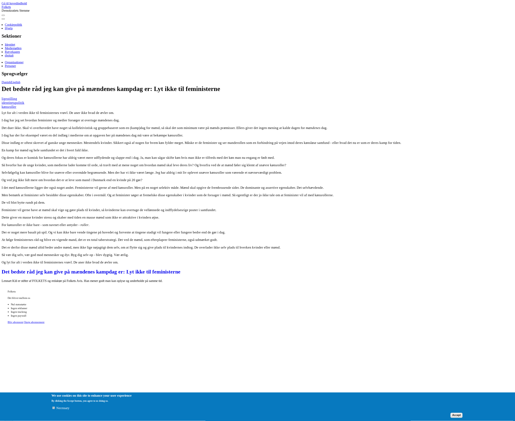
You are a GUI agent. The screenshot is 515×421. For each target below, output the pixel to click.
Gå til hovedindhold (14, 3)
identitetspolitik (13, 103)
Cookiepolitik (13, 24)
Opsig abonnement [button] (34, 322)
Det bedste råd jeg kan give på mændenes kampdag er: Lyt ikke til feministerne (91, 272)
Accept (456, 415)
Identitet (10, 44)
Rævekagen (12, 52)
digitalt (9, 55)
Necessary (62, 408)
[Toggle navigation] (3, 15)
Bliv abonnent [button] (15, 322)
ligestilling (9, 99)
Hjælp (9, 28)
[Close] (3, 19)
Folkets (6, 7)
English (15, 82)
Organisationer (14, 62)
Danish (6, 82)
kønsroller (9, 107)
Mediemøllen (13, 48)
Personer (10, 66)
